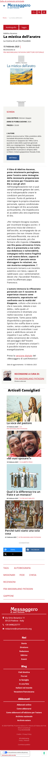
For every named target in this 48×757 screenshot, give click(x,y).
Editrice (24, 655)
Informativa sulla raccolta (9, 755)
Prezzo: (10, 125)
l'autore (10, 133)
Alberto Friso (27, 462)
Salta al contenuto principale (12, 1)
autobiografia (22, 568)
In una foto (24, 684)
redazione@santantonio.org (18, 628)
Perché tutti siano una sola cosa (22, 532)
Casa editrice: (13, 118)
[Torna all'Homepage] (19, 6)
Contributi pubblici (24, 745)
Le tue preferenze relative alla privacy (17, 752)
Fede (22, 575)
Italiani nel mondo (24, 688)
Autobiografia (11, 27)
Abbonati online (24, 705)
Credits (19, 734)
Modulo (26, 740)
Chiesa (32, 575)
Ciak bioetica (24, 672)
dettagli (13, 158)
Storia (24, 643)
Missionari (9, 575)
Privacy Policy (27, 734)
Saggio (24, 27)
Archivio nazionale (24, 716)
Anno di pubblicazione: (17, 122)
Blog (24, 666)
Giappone (8, 595)
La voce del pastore (19, 423)
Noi (24, 637)
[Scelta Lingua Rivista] (44, 12)
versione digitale (24, 355)
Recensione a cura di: (27, 373)
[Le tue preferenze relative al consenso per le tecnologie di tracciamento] (44, 753)
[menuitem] (24, 648)
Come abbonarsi (24, 708)
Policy (21, 740)
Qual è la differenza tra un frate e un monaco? (23, 493)
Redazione (24, 651)
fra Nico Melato (28, 498)
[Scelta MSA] (4, 6)
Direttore (24, 647)
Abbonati (24, 698)
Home (5, 18)
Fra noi (24, 676)
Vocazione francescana (24, 691)
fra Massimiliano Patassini (17, 429)
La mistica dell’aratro (15, 18)
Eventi (24, 659)
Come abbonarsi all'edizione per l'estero (24, 712)
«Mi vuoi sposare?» (19, 458)
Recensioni (9, 581)
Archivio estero (24, 720)
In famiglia (24, 680)
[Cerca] (39, 12)
